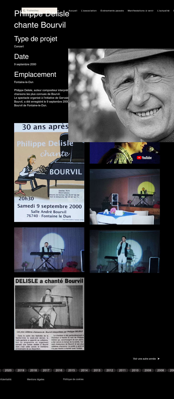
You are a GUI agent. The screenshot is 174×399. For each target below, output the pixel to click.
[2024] (14, 358)
